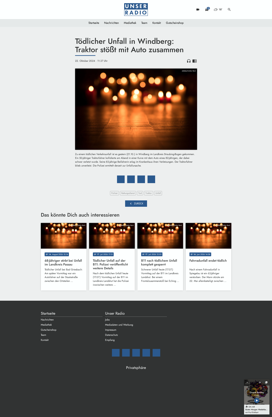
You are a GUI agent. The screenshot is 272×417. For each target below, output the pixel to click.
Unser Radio (115, 313)
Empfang (110, 340)
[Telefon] (63, 9)
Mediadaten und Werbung (119, 325)
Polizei (114, 193)
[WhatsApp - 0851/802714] (69, 9)
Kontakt (156, 23)
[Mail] (44, 9)
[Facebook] (50, 9)
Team (144, 23)
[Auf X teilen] (131, 179)
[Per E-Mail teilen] (151, 179)
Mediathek (130, 23)
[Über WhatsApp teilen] (141, 179)
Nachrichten (111, 23)
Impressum (110, 330)
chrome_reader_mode (194, 61)
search (229, 9)
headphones (189, 61)
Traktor (148, 193)
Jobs (107, 319)
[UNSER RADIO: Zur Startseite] (136, 9)
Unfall (158, 193)
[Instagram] (57, 9)
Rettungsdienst (128, 193)
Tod (140, 193)
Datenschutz (111, 335)
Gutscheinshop (175, 23)
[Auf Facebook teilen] (121, 179)
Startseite (93, 23)
